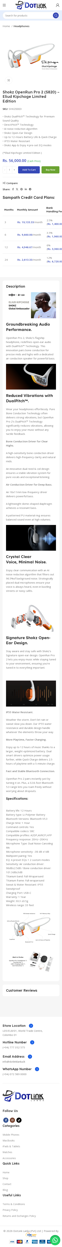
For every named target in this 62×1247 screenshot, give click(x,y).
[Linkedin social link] (26, 189)
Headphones (21, 26)
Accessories (9, 1158)
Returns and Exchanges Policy (19, 1216)
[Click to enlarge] (8, 80)
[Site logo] (31, 5)
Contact (7, 1184)
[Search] (56, 15)
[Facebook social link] (13, 189)
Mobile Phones (11, 1134)
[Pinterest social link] (21, 189)
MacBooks (9, 1140)
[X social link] (17, 189)
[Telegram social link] (30, 189)
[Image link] (23, 1095)
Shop (5, 1178)
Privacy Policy (10, 1210)
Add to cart (29, 169)
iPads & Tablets (11, 1146)
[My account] (57, 5)
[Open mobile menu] (4, 5)
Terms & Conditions (14, 1204)
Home (7, 26)
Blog (5, 1189)
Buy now (50, 169)
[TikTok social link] (19, 1120)
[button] (55, 1240)
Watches (7, 1152)
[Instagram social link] (12, 1120)
